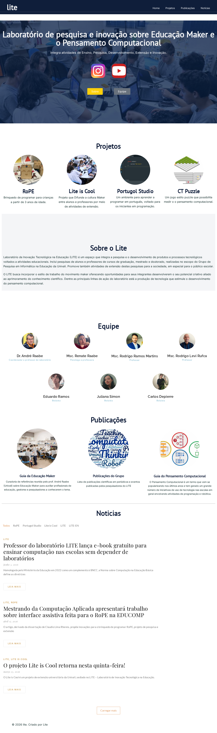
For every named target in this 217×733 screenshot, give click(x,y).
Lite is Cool (82, 191)
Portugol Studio (135, 191)
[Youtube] (119, 71)
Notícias (205, 8)
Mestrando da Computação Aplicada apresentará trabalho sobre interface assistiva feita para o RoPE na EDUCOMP (75, 611)
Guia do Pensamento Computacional (180, 476)
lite (12, 7)
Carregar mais (108, 710)
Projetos (170, 8)
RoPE (28, 191)
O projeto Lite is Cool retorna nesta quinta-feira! (64, 665)
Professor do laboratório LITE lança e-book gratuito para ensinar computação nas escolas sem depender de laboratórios (74, 551)
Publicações (188, 8)
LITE (6, 539)
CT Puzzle (189, 191)
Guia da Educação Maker (37, 476)
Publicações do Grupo (108, 476)
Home (156, 8)
